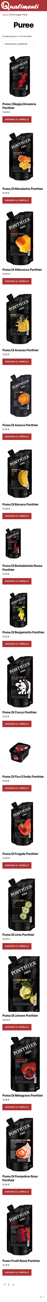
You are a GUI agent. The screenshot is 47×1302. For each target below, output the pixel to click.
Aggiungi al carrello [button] (17, 119)
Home (4, 15)
